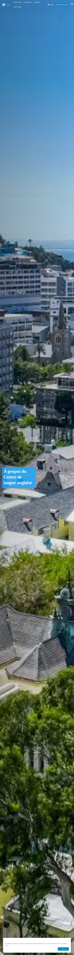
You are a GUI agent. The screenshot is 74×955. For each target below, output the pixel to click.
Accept (63, 949)
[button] (72, 4)
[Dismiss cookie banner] (68, 941)
